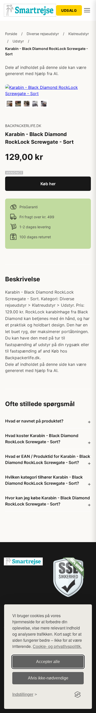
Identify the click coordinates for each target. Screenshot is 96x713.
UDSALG (69, 10)
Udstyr (18, 41)
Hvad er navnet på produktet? (34, 420)
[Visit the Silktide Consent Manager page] (77, 694)
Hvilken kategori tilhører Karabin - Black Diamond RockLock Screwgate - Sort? (44, 480)
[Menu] (87, 10)
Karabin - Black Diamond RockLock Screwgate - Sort (46, 51)
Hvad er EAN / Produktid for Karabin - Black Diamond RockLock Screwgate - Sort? (47, 459)
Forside (11, 34)
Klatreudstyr (78, 34)
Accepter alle (48, 661)
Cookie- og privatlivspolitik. (57, 646)
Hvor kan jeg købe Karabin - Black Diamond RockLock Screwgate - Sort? (47, 501)
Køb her (48, 183)
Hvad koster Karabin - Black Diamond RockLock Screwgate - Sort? (41, 438)
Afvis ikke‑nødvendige (48, 678)
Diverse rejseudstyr (43, 34)
